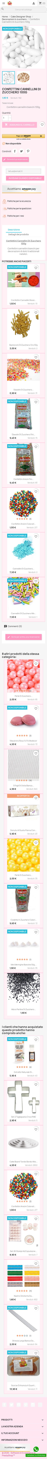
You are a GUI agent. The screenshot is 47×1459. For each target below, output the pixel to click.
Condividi (14, 151)
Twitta (21, 151)
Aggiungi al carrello (19, 124)
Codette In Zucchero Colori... (24, 920)
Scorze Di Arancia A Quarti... (23, 1385)
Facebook (4, 1405)
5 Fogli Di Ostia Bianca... (23, 785)
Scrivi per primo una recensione (25, 637)
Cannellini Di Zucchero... (23, 568)
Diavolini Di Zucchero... (24, 389)
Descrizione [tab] (14, 229)
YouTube (19, 1405)
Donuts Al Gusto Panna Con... (23, 830)
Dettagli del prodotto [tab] (18, 234)
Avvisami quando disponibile (25, 178)
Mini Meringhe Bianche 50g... (23, 964)
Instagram (33, 1405)
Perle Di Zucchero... (23, 696)
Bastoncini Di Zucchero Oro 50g (23, 345)
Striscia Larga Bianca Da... (23, 1340)
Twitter (11, 1405)
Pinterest (28, 151)
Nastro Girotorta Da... (23, 1296)
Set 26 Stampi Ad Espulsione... (23, 1251)
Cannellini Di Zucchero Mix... (23, 613)
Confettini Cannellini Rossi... (23, 300)
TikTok (40, 1405)
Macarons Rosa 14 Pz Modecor (23, 741)
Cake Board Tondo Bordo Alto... (23, 1161)
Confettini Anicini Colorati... (23, 524)
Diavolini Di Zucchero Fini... (23, 434)
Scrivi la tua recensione (17, 159)
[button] (23, 137)
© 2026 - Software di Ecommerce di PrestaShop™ (19, 1454)
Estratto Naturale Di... (23, 1072)
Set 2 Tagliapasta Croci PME (23, 1117)
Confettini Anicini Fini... (24, 479)
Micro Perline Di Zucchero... (23, 1009)
